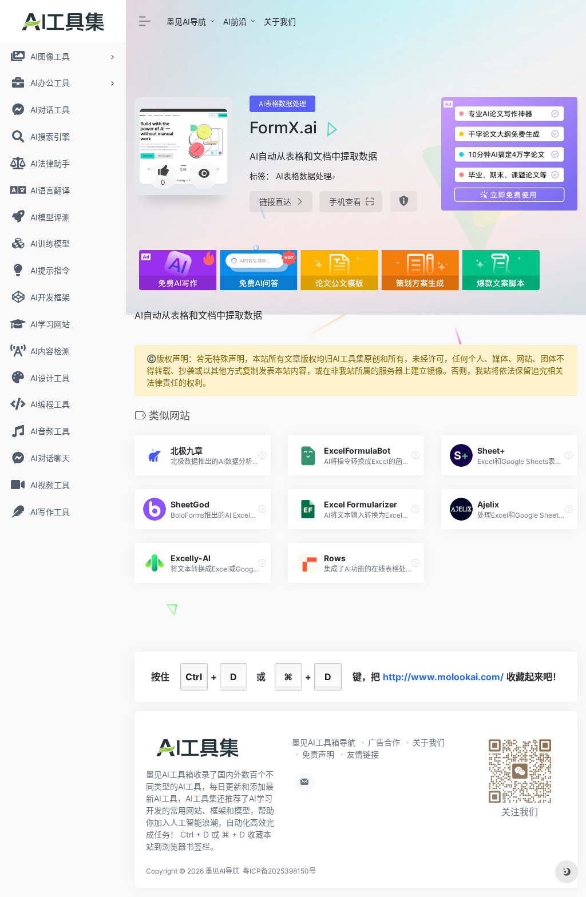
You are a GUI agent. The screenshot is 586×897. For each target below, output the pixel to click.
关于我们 (280, 21)
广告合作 (384, 742)
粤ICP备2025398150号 (279, 871)
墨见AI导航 (186, 21)
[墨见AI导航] (197, 751)
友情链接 (363, 754)
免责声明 (318, 754)
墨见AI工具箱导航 (323, 742)
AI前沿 (235, 21)
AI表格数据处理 (282, 104)
